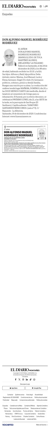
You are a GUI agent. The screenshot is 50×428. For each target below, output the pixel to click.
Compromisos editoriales (27, 400)
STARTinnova (19, 414)
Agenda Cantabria (42, 406)
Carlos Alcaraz (40, 416)
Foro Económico (16, 416)
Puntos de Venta (28, 411)
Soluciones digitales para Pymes (19, 408)
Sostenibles (41, 414)
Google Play (37, 388)
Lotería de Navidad (19, 419)
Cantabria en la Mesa (16, 406)
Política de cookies (42, 400)
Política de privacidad (41, 397)
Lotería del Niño (31, 419)
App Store (14, 388)
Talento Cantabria (40, 411)
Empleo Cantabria (28, 416)
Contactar (10, 395)
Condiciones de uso (26, 397)
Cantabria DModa (29, 406)
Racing (7, 416)
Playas (6, 408)
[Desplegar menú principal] (46, 6)
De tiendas (8, 411)
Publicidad (6, 400)
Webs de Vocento (41, 425)
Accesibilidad (39, 395)
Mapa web (14, 400)
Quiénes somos (19, 395)
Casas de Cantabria (30, 414)
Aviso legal (29, 395)
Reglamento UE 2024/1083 (11, 397)
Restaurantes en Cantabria (38, 408)
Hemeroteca (9, 414)
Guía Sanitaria (17, 411)
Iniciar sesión (40, 6)
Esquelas (7, 14)
